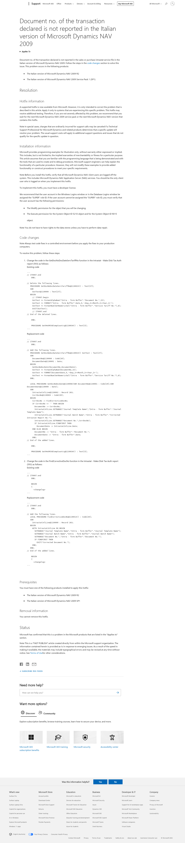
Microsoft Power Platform (130, 818)
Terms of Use (36, 652)
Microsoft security (82, 746)
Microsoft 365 (48, 3)
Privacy (86, 838)
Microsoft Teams (97, 822)
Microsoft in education (73, 796)
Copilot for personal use (17, 813)
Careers (152, 796)
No (115, 782)
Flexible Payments (44, 822)
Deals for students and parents (76, 822)
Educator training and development (78, 818)
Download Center (44, 800)
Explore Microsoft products (18, 822)
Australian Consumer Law (148, 838)
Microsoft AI (96, 796)
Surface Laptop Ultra (16, 805)
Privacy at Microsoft (156, 805)
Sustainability (154, 813)
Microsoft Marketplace (129, 813)
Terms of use (96, 838)
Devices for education (73, 800)
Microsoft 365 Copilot (99, 818)
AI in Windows (14, 818)
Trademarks (108, 838)
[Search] (117, 692)
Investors (153, 809)
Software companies (128, 822)
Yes (100, 782)
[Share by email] (33, 664)
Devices (80, 3)
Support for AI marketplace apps (132, 805)
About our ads (132, 838)
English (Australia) (19, 834)
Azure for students (72, 826)
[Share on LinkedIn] (26, 664)
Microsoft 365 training (57, 746)
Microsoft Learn (127, 800)
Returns (41, 809)
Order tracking (43, 813)
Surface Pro (13, 796)
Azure (94, 805)
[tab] (29, 713)
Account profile (43, 796)
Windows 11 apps (15, 826)
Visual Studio (126, 826)
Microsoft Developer (128, 796)
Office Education (71, 813)
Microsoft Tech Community (130, 809)
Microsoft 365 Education (74, 809)
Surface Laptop (14, 800)
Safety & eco (120, 838)
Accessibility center (109, 746)
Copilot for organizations (17, 809)
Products (68, 3)
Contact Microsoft (74, 838)
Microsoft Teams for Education (76, 805)
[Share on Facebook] (21, 664)
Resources (108, 3)
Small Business (97, 826)
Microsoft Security (98, 800)
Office (59, 3)
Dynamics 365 (97, 809)
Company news (155, 800)
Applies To (26, 51)
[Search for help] (166, 3)
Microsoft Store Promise (46, 818)
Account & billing (94, 3)
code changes (93, 63)
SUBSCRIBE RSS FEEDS (32, 671)
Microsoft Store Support (46, 805)
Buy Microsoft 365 (125, 3)
